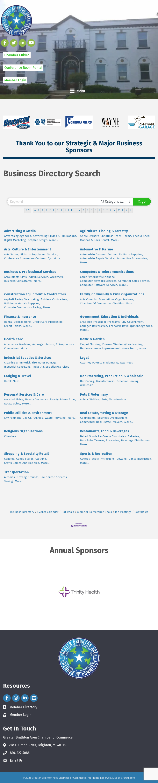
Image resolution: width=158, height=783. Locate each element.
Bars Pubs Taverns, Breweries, (100, 440)
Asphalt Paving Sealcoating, (22, 299)
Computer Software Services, (99, 285)
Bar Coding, (87, 381)
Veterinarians (118, 399)
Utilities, (39, 418)
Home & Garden (92, 339)
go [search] (143, 201)
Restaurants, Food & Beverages (104, 431)
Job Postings (123, 512)
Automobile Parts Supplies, (125, 254)
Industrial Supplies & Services (27, 358)
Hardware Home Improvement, (100, 348)
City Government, (133, 322)
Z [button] (130, 210)
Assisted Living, (14, 399)
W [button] (119, 210)
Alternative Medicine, (17, 344)
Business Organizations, (112, 418)
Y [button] (126, 210)
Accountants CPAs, (15, 277)
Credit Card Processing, (48, 322)
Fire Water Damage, (44, 362)
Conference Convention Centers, (25, 258)
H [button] (62, 210)
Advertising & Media (20, 231)
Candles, (9, 458)
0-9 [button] (28, 210)
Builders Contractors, (54, 299)
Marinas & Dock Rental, (95, 240)
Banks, (8, 322)
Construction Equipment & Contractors (35, 294)
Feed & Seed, (141, 236)
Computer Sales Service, (134, 281)
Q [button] (95, 210)
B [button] (38, 210)
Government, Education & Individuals (109, 317)
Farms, (127, 236)
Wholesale (86, 385)
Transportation (16, 472)
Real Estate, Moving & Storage (104, 413)
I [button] (65, 210)
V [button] (114, 210)
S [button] (103, 210)
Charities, (118, 303)
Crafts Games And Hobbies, (22, 463)
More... (53, 240)
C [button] (42, 210)
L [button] (75, 210)
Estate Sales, (12, 403)
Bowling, (121, 458)
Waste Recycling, (55, 418)
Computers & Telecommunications (107, 272)
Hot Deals (68, 512)
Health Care (13, 339)
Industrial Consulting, (17, 366)
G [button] (57, 210)
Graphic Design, (38, 240)
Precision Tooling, (127, 381)
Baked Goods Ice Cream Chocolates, (103, 436)
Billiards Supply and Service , (39, 254)
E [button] (50, 210)
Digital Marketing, (15, 240)
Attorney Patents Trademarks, (99, 362)
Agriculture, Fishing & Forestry (104, 231)
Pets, (104, 399)
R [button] (99, 210)
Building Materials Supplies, (22, 303)
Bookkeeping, (22, 322)
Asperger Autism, (43, 344)
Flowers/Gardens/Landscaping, (122, 344)
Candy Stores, (25, 458)
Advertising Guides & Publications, (55, 236)
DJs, (50, 258)
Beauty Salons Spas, (63, 399)
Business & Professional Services (30, 272)
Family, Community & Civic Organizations (112, 294)
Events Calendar (47, 512)
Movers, (118, 422)
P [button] (91, 210)
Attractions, (108, 458)
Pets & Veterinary (94, 394)
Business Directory (22, 512)
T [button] (107, 210)
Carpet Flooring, (90, 344)
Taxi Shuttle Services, (53, 477)
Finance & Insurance (20, 317)
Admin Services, (39, 277)
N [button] (83, 210)
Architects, (57, 277)
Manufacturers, (105, 381)
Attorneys (126, 362)
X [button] (122, 210)
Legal (84, 358)
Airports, (9, 477)
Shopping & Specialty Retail (26, 454)
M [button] (79, 210)
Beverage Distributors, (135, 440)
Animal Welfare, (90, 399)
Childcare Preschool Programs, (100, 322)
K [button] (71, 210)
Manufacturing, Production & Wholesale (111, 376)
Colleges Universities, (94, 326)
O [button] (87, 210)
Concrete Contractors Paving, (23, 307)
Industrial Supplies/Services (51, 366)
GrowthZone (128, 777)
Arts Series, (11, 254)
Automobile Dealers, (93, 254)
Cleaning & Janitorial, (17, 362)
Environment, (12, 418)
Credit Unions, (13, 326)
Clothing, (41, 458)
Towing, (9, 481)
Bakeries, (134, 436)
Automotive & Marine (96, 249)
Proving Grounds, (28, 477)
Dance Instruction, (140, 458)
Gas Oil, (27, 418)
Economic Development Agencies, (131, 326)
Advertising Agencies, (18, 236)
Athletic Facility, (89, 458)
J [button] (68, 210)
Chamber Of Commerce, (95, 303)
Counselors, (11, 348)
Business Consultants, (18, 281)
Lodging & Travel (17, 376)
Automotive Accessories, (132, 258)
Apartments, (88, 418)
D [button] (46, 210)
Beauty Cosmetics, (37, 399)
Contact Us (141, 512)
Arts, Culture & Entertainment (27, 249)
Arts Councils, (88, 299)
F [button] (53, 210)
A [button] (35, 210)
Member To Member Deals (94, 512)
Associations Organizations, (116, 299)
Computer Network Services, (98, 281)
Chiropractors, (65, 344)
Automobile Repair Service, (97, 258)
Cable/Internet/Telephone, (97, 277)
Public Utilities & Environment (28, 413)
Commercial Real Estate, (96, 422)
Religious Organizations (23, 431)
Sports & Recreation (96, 454)
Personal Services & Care (24, 394)
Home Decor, (130, 348)
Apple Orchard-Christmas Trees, (101, 236)
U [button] (111, 210)
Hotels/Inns (12, 381)
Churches (10, 436)
